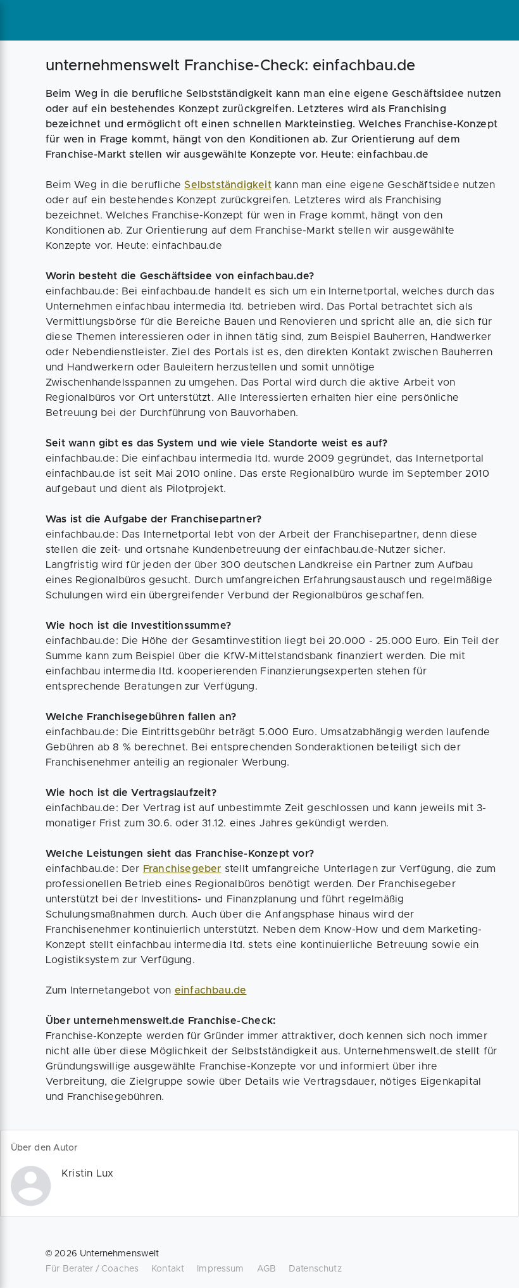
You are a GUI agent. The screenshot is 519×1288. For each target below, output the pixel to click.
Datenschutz (315, 1269)
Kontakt (167, 1269)
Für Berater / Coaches (92, 1269)
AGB (266, 1269)
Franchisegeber (182, 869)
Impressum (220, 1269)
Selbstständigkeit (227, 185)
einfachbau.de (211, 990)
